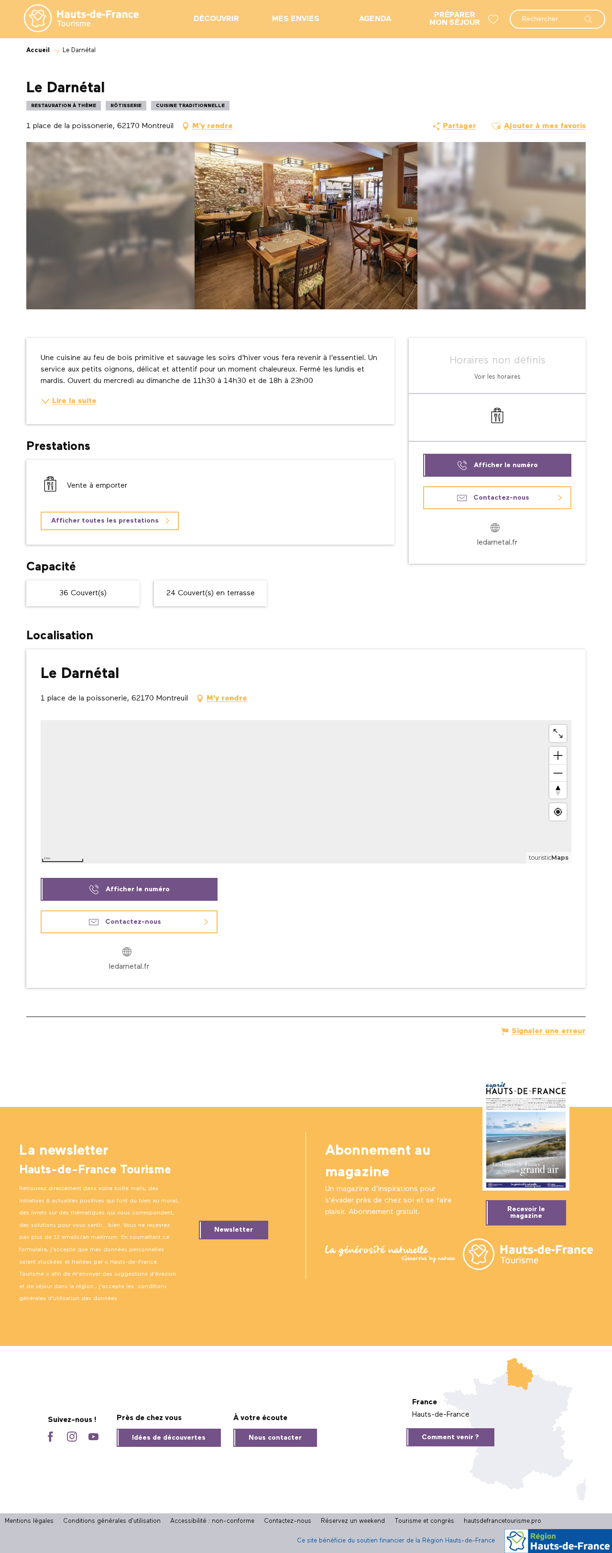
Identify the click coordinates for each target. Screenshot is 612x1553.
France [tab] (424, 1402)
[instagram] (72, 1437)
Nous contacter (275, 1437)
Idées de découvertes (169, 1437)
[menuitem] (74, 19)
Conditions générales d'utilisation (112, 1521)
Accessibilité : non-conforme (212, 1521)
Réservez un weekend (353, 1521)
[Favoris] (494, 19)
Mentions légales (29, 1521)
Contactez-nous (287, 1521)
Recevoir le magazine (526, 1212)
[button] (557, 14)
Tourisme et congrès (424, 1521)
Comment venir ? (450, 1437)
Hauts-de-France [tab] (441, 1415)
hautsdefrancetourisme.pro (502, 1521)
